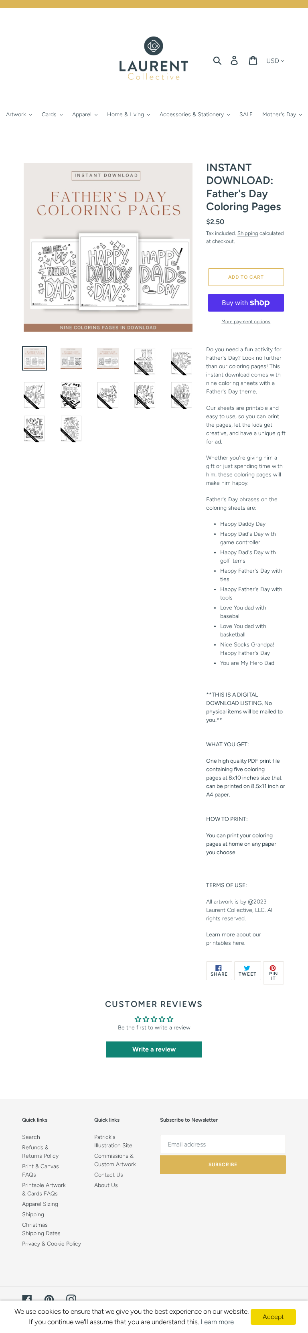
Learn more (217, 1322)
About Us (106, 1185)
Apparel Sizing (40, 1204)
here (238, 943)
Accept (273, 1317)
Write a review (154, 1049)
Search (31, 1137)
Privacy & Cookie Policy (51, 1243)
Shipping (247, 233)
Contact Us (108, 1174)
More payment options (245, 321)
